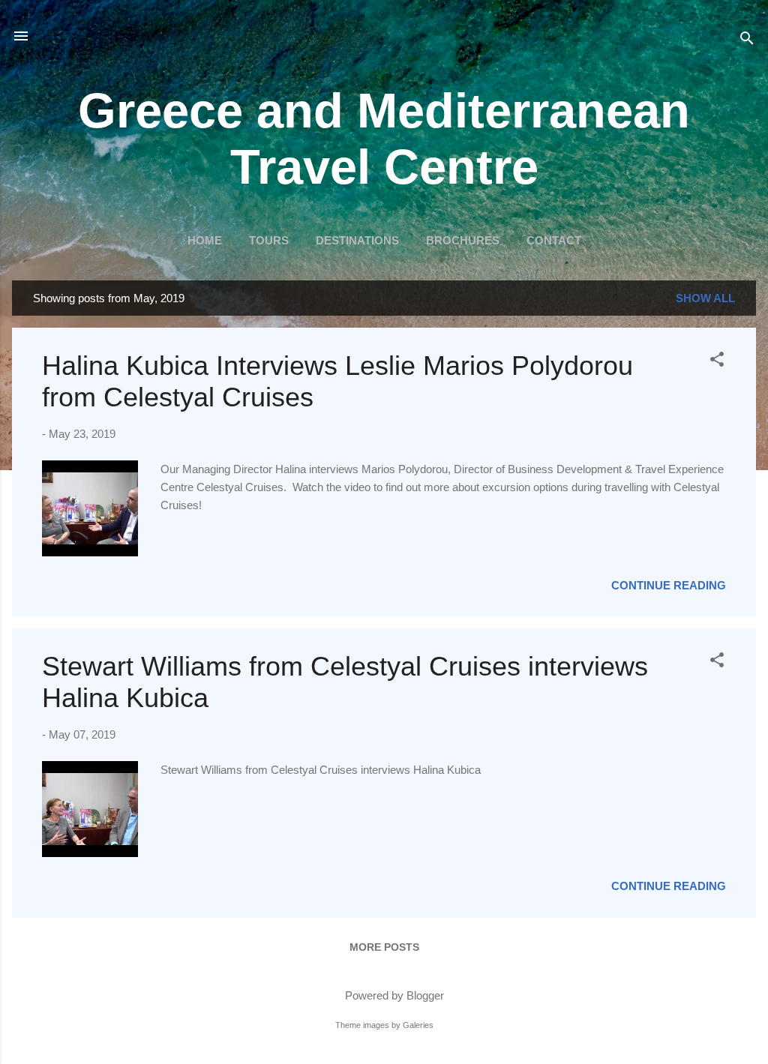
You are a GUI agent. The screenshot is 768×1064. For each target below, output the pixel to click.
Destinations (357, 240)
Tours (269, 240)
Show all (705, 298)
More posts (384, 947)
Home (205, 240)
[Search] (747, 41)
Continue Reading (668, 585)
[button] (717, 361)
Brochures (463, 240)
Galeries (418, 1025)
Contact (553, 240)
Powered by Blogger (393, 995)
